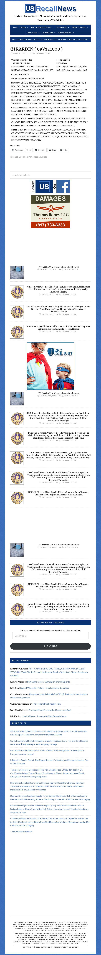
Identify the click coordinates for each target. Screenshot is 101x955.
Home (15, 27)
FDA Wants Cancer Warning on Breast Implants (48, 681)
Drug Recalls (62, 27)
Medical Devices (78, 27)
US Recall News (50, 8)
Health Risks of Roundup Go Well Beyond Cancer (44, 716)
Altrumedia (46, 947)
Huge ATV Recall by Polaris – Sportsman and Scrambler (44, 688)
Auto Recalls (48, 33)
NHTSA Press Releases (36, 157)
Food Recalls (32, 33)
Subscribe (50, 646)
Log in (75, 947)
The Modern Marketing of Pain (46, 703)
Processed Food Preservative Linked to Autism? (50, 710)
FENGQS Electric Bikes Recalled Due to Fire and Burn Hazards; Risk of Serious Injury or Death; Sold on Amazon (58, 493)
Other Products (65, 33)
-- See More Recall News (21, 831)
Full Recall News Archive (41, 27)
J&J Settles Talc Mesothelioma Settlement (58, 267)
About (23, 27)
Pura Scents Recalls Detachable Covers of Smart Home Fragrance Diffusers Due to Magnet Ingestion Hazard (58, 327)
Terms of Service (62, 947)
